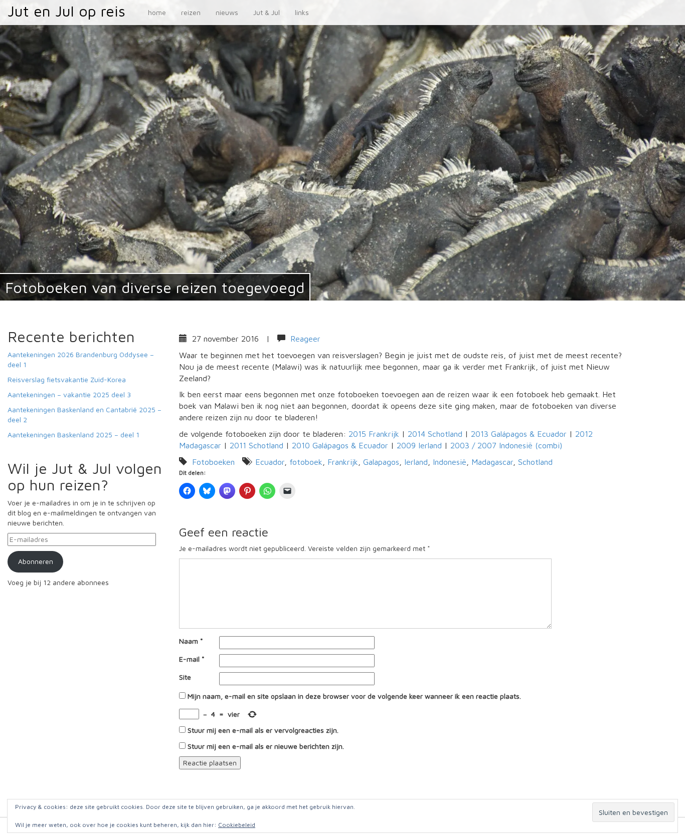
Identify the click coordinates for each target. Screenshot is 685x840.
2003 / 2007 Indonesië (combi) (506, 445)
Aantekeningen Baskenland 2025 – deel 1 (73, 434)
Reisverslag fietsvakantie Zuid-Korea (67, 379)
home (157, 12)
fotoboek (305, 461)
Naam (191, 641)
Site (185, 677)
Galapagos (381, 461)
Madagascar (492, 461)
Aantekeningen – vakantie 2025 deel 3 (69, 394)
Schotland (535, 461)
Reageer (305, 338)
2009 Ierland (419, 445)
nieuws (227, 12)
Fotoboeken (213, 461)
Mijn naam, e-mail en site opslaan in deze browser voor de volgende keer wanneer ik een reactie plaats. (354, 696)
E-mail (192, 659)
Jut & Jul (266, 12)
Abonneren (35, 561)
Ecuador (269, 461)
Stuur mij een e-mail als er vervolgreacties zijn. (263, 730)
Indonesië (449, 461)
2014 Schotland (435, 433)
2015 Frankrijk (374, 433)
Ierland (416, 461)
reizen (191, 12)
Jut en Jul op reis (66, 11)
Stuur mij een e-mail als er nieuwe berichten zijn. (266, 746)
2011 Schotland (256, 445)
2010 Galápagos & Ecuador (340, 445)
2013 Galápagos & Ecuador (519, 433)
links (302, 12)
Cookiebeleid (236, 824)
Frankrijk (342, 461)
